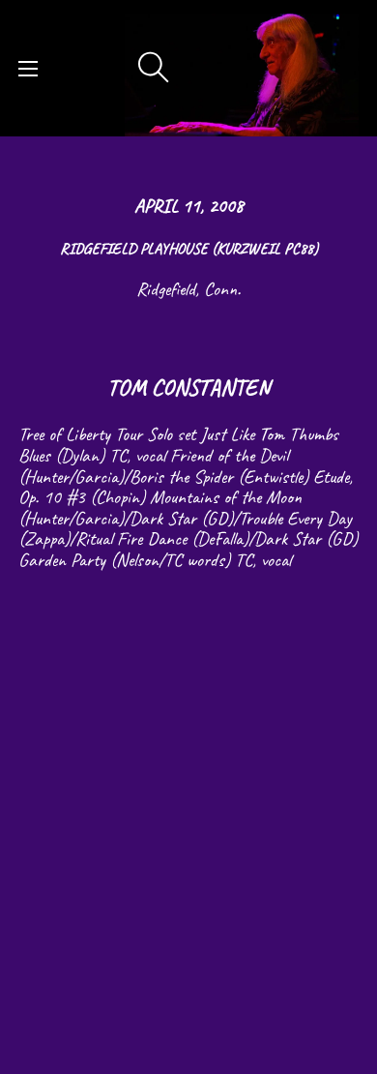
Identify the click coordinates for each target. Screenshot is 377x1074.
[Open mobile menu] (28, 68)
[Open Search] (154, 68)
